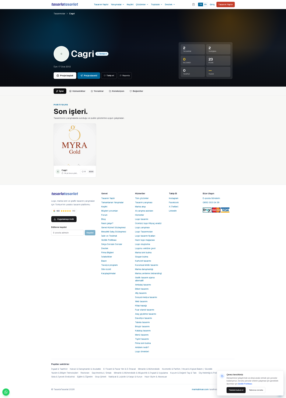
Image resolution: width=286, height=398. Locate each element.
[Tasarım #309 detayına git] (75, 145)
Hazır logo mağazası (145, 240)
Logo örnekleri (142, 351)
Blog (103, 219)
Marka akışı (140, 206)
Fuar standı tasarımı (144, 309)
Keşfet (130, 4)
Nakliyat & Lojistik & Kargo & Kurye (125, 376)
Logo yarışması (142, 227)
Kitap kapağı (141, 305)
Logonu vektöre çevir (145, 248)
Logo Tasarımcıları (144, 231)
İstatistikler (106, 256)
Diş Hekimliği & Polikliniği (210, 372)
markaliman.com (200, 389)
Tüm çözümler (142, 198)
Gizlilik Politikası (108, 240)
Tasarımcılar (59, 13)
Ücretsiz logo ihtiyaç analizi (148, 223)
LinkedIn (173, 210)
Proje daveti (90, 75)
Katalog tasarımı (143, 330)
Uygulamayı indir (65, 219)
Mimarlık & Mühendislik (149, 369)
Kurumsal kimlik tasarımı (146, 265)
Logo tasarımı (141, 219)
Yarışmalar (116, 4)
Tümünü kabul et (236, 390)
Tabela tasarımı (142, 322)
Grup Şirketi (100, 376)
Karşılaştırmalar (108, 273)
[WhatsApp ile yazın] (6, 392)
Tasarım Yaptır (101, 4)
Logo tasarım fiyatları (145, 235)
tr (200, 4)
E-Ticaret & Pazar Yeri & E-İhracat (119, 369)
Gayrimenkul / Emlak (102, 372)
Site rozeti (106, 269)
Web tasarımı (141, 301)
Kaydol (90, 232)
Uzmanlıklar (78, 91)
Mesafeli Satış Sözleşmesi (113, 231)
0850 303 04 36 (211, 202)
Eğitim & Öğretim (85, 376)
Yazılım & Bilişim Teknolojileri (64, 372)
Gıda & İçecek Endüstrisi (63, 376)
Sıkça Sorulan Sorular (111, 244)
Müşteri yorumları (109, 210)
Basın (104, 261)
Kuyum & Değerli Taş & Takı (183, 372)
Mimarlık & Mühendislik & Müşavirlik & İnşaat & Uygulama (141, 372)
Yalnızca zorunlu (256, 390)
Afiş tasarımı (141, 293)
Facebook (174, 202)
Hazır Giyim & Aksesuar (156, 376)
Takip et (110, 75)
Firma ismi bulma (143, 343)
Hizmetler (139, 215)
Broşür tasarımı (142, 326)
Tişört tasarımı (142, 339)
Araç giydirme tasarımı (145, 314)
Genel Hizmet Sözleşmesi (113, 227)
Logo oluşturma (142, 244)
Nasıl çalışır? (107, 223)
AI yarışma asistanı (144, 210)
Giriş (212, 4)
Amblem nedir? (142, 347)
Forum (104, 215)
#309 (91, 172)
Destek (168, 4)
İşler (61, 91)
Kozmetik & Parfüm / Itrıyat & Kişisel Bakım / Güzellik (187, 369)
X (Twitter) (173, 206)
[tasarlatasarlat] (64, 4)
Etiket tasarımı (142, 289)
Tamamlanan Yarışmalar (112, 202)
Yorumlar (99, 91)
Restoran (85, 372)
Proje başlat (66, 75)
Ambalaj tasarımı (143, 284)
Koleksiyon (118, 91)
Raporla (126, 75)
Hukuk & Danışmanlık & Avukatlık (85, 369)
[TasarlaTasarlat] (64, 194)
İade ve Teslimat (109, 235)
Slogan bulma (141, 256)
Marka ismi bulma (143, 252)
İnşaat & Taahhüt (59, 369)
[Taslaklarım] (193, 4)
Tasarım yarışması (143, 202)
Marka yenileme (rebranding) (148, 273)
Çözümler (141, 4)
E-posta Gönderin (211, 198)
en (205, 4)
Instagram (173, 198)
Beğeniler (138, 91)
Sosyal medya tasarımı (146, 297)
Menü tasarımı (142, 334)
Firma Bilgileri (107, 252)
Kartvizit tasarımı (143, 261)
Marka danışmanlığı (144, 269)
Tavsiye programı (109, 265)
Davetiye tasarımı (143, 318)
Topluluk (155, 4)
